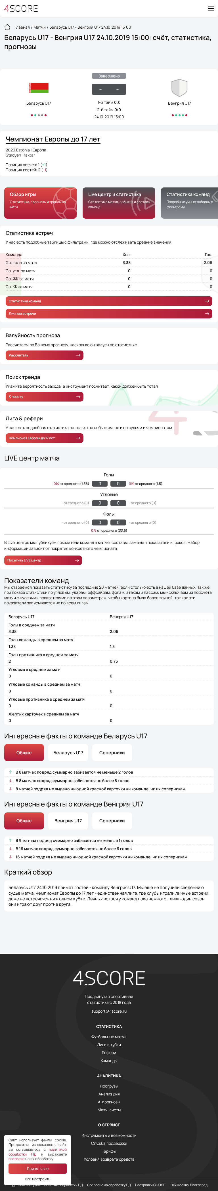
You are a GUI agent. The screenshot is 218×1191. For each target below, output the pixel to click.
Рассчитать (18, 355)
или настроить (37, 1178)
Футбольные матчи (109, 1036)
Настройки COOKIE (150, 1185)
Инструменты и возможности (109, 1135)
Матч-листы (109, 1109)
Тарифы (109, 1151)
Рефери (109, 1052)
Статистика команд (25, 301)
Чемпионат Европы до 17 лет (32, 438)
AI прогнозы (109, 1102)
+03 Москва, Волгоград (188, 1185)
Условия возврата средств (109, 1159)
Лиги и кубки (109, 1044)
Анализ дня (109, 1094)
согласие (16, 1158)
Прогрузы (109, 1086)
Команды (109, 1060)
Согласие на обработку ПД (109, 1185)
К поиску (16, 396)
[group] (40, 203)
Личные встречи (22, 313)
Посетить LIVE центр (24, 560)
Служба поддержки (109, 1143)
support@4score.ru (109, 1011)
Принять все (38, 1168)
